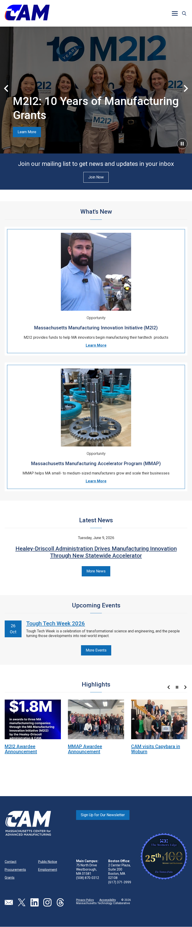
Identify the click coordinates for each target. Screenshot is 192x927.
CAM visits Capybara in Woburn (155, 749)
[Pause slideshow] (177, 687)
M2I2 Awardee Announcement (21, 749)
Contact (10, 862)
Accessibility (107, 900)
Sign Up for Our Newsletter (103, 815)
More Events (96, 650)
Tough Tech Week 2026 (55, 623)
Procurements (15, 869)
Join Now (96, 177)
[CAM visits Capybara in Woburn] (159, 719)
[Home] (27, 13)
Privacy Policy (85, 900)
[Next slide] (186, 88)
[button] (184, 13)
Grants (10, 877)
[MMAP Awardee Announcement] (96, 719)
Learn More (27, 132)
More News (96, 571)
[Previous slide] (6, 88)
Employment (47, 869)
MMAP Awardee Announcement (85, 749)
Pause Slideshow (182, 144)
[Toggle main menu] (174, 13)
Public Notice (47, 862)
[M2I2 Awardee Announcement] (33, 719)
